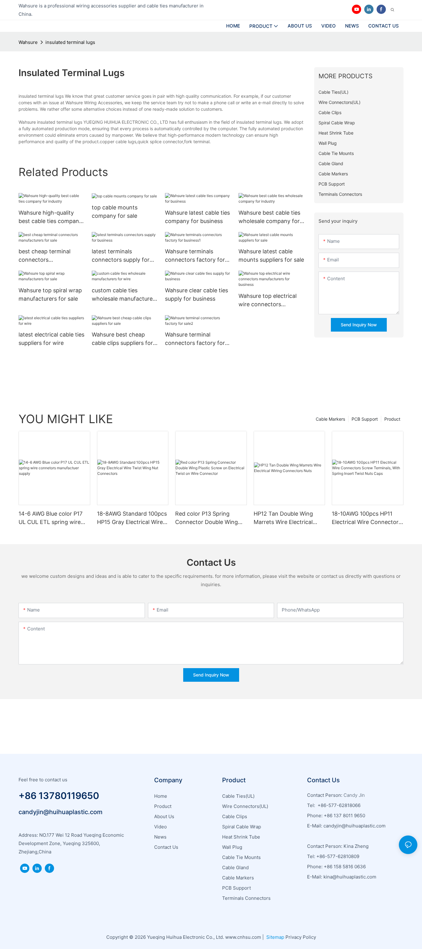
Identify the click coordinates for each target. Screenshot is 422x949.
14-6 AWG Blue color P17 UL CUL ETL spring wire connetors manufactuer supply (50, 518)
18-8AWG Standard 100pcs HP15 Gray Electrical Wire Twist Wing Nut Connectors (132, 518)
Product (392, 419)
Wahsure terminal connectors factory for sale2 (195, 339)
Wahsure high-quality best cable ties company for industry (50, 217)
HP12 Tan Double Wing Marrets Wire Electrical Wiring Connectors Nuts (285, 518)
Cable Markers (330, 419)
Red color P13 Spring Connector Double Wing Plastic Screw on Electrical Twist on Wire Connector (209, 518)
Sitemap (274, 937)
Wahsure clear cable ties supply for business (196, 294)
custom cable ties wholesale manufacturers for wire (125, 295)
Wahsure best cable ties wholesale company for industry (269, 217)
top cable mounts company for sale (114, 211)
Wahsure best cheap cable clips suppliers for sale (122, 339)
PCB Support (365, 419)
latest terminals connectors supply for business (121, 256)
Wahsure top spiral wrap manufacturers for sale (50, 294)
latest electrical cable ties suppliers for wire (51, 338)
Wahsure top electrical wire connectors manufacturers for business (267, 300)
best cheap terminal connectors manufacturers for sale (48, 256)
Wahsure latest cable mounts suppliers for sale (271, 255)
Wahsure (28, 42)
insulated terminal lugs (70, 42)
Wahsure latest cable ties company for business (197, 216)
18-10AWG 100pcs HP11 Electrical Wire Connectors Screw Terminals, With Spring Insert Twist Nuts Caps (366, 518)
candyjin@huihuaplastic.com (61, 812)
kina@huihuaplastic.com (350, 877)
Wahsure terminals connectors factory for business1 (195, 256)
